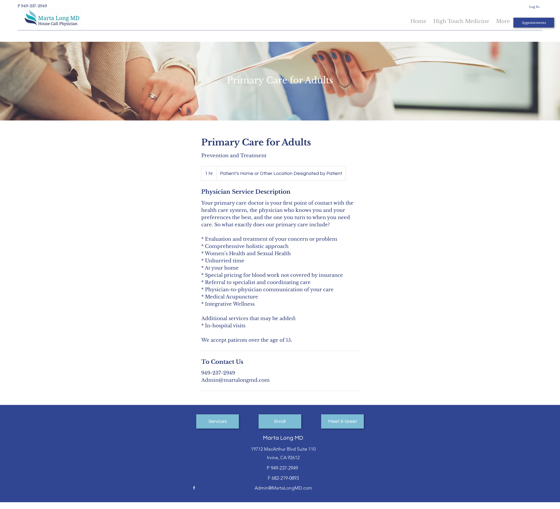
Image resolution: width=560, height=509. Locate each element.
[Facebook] (194, 488)
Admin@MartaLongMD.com (283, 488)
